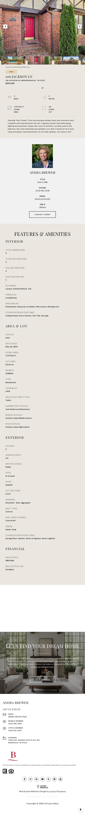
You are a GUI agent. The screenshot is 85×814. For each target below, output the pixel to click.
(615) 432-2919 (15, 730)
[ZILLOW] (60, 779)
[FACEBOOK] (24, 779)
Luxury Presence (57, 791)
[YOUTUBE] (42, 779)
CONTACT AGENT (43, 214)
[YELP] (48, 779)
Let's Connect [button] (42, 679)
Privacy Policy (52, 803)
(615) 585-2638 (42, 190)
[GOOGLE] (54, 779)
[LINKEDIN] (36, 779)
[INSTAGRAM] (30, 779)
